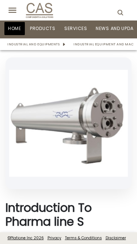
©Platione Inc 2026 (26, 238)
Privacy (54, 238)
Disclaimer (116, 238)
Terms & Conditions (83, 238)
